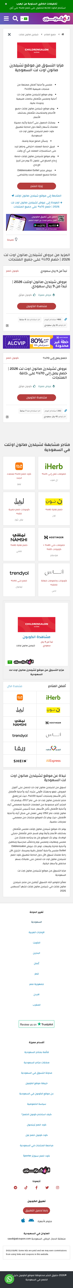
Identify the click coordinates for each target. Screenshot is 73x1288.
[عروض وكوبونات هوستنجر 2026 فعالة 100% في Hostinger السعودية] (54, 537)
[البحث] (15, 19)
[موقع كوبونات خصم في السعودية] (63, 34)
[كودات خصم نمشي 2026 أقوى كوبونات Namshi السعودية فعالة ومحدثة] (19, 537)
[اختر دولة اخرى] (24, 18)
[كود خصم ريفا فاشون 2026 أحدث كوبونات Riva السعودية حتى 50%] (20, 748)
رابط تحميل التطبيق (36, 1210)
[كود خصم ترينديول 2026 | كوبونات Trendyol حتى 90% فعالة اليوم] (19, 572)
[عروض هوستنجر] (36, 342)
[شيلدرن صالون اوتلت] (36, 50)
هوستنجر (54, 555)
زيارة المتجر (36, 186)
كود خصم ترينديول (36, 1124)
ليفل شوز (19, 520)
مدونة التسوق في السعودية (36, 1073)
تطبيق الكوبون (36, 1201)
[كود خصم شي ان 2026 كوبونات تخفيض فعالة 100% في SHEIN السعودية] (20, 760)
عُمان (36, 963)
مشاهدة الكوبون (36, 306)
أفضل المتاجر (57, 686)
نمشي (19, 551)
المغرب (36, 1004)
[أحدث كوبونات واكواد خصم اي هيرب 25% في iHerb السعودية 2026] (54, 466)
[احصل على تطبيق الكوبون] (36, 222)
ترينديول (19, 587)
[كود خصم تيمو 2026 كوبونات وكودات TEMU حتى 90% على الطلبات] (19, 466)
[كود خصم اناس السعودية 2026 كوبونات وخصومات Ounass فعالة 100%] (54, 572)
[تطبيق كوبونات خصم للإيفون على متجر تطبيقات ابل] (23, 1221)
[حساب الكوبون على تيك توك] (26, 1188)
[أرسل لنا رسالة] (9, 1279)
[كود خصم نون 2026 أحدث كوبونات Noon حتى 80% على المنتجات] (54, 501)
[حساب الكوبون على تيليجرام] (15, 1188)
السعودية (36, 922)
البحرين (36, 953)
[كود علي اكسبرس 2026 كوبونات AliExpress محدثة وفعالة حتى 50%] (53, 760)
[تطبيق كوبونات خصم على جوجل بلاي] (31, 1221)
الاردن (36, 994)
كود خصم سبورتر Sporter (36, 1155)
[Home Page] (56, 18)
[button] (6, 4)
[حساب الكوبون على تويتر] (47, 1188)
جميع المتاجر (50, 34)
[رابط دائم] (65, 319)
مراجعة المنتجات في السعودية (36, 1145)
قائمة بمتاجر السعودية (36, 1052)
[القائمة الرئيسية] (6, 19)
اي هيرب (54, 480)
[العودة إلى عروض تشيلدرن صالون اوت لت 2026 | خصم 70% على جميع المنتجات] (9, 35)
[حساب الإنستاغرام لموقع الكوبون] (57, 1188)
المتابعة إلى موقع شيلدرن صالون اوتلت (37, 195)
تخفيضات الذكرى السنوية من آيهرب (36, 4)
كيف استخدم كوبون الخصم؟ (36, 1114)
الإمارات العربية (37, 932)
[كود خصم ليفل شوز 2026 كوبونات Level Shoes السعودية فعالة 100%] (19, 501)
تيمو (19, 484)
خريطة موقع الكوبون (37, 1083)
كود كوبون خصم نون (37, 1135)
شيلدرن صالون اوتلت (29, 34)
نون (54, 516)
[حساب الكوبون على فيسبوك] (36, 1188)
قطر (36, 973)
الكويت (36, 942)
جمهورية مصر (36, 984)
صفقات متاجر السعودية (36, 1062)
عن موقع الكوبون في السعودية (36, 1093)
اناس (54, 591)
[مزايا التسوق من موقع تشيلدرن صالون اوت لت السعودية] (36, 634)
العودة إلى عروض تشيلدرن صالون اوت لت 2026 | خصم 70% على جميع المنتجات (35, 204)
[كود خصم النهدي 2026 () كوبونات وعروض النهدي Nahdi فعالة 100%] (53, 748)
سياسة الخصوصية (36, 1104)
